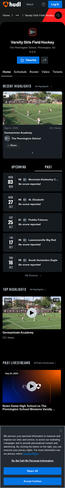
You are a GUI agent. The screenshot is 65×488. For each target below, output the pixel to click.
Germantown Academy (18, 132)
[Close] (61, 431)
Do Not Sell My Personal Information (32, 460)
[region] (32, 457)
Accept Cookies (32, 481)
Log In (55, 4)
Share (13, 145)
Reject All (32, 471)
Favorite (31, 60)
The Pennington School (26, 138)
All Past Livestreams (44, 363)
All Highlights (42, 86)
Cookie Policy (31, 453)
